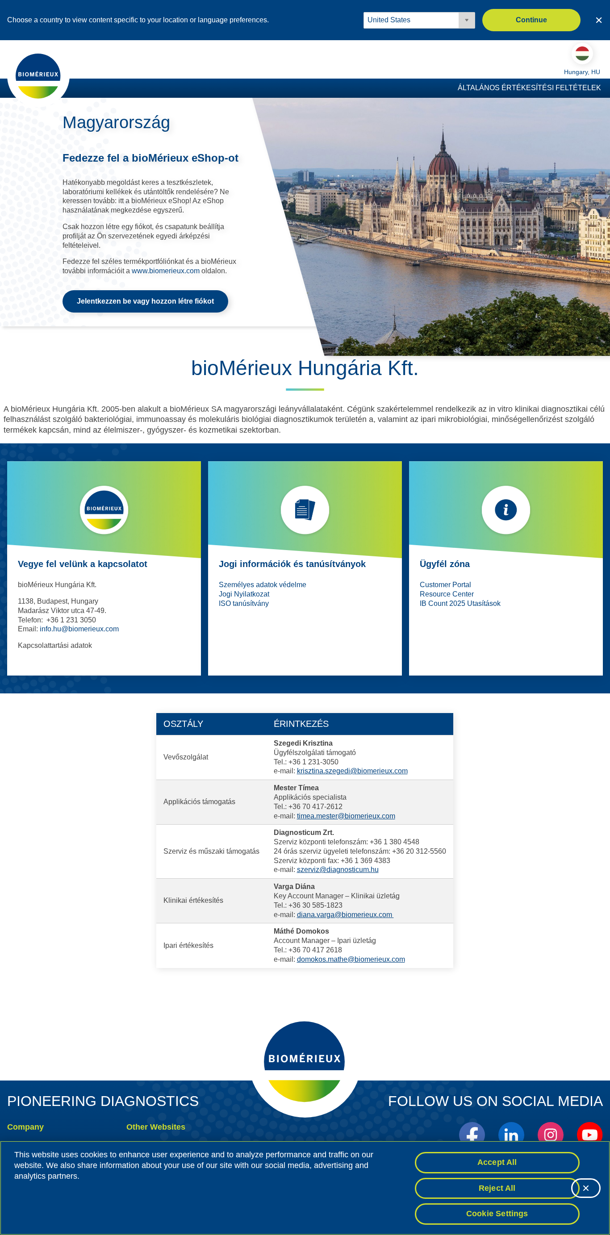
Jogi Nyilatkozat (244, 594)
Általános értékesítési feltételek (529, 88)
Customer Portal (445, 584)
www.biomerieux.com (166, 271)
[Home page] (38, 75)
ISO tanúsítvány (244, 603)
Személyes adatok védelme (262, 584)
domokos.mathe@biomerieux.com (351, 959)
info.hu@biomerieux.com (79, 629)
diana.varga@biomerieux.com (345, 914)
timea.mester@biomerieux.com (346, 816)
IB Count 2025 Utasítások (460, 603)
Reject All (497, 1188)
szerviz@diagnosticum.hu (338, 869)
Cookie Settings (497, 1213)
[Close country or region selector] (599, 20)
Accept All (497, 1162)
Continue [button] (531, 20)
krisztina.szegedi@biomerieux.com (352, 771)
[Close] (586, 1188)
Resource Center (447, 594)
